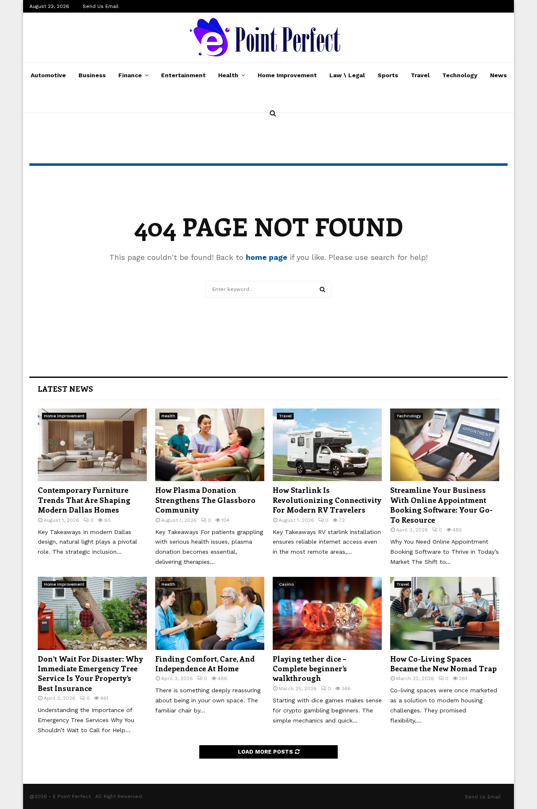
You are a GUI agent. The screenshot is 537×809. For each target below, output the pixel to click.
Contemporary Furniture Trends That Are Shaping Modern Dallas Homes (84, 500)
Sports (388, 75)
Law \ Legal (347, 75)
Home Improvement (287, 75)
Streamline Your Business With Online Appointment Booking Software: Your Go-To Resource (441, 504)
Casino (286, 584)
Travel (420, 75)
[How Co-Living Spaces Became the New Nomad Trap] (444, 613)
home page (266, 257)
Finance (130, 75)
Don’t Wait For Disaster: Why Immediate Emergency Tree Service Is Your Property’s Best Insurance (90, 673)
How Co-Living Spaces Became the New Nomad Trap (443, 663)
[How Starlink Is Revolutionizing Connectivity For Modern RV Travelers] (327, 444)
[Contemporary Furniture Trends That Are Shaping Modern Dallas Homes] (92, 444)
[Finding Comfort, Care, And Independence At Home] (209, 613)
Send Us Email (101, 6)
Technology (459, 75)
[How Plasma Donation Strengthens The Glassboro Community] (209, 444)
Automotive (48, 75)
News (498, 75)
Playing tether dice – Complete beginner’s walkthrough (310, 668)
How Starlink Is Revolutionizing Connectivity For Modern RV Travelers (327, 500)
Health (228, 75)
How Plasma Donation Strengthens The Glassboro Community (205, 500)
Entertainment (183, 75)
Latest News (65, 389)
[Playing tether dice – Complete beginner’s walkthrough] (327, 613)
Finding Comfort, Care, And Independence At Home (205, 663)
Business (92, 75)
